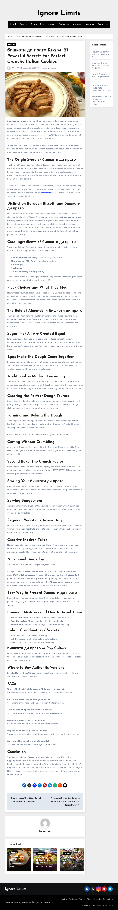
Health (13, 24)
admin (16, 68)
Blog (42, 24)
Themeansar (47, 902)
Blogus (36, 902)
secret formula (48, 193)
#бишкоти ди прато (47, 68)
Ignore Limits (59, 13)
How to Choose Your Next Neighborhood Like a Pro (101, 76)
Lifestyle (52, 24)
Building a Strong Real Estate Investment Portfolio (101, 88)
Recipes (11, 44)
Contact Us (103, 24)
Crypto (34, 24)
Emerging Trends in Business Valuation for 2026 (100, 65)
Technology (64, 24)
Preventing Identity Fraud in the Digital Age (100, 54)
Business (23, 24)
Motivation (89, 24)
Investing (77, 24)
